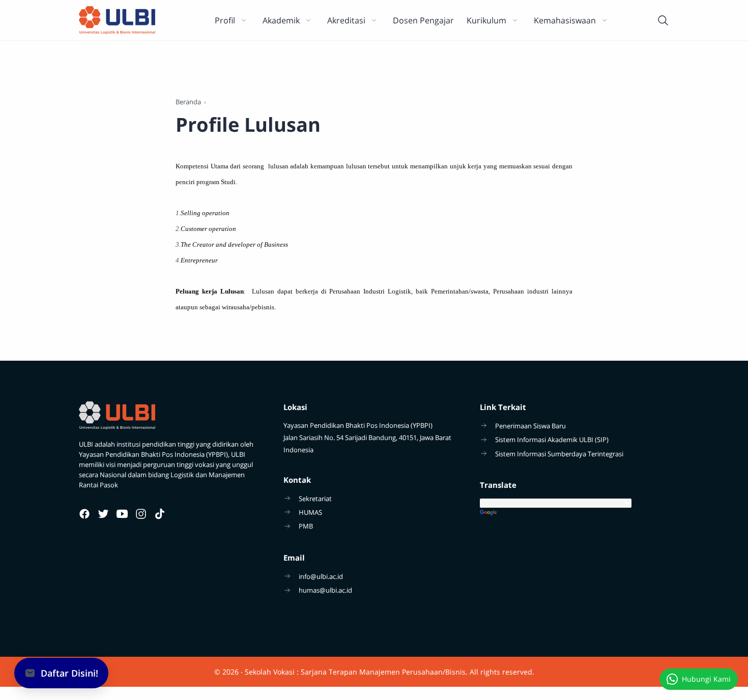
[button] (61, 673)
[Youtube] (122, 513)
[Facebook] (84, 513)
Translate (574, 513)
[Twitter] (103, 513)
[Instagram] (141, 513)
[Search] (663, 20)
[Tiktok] (159, 513)
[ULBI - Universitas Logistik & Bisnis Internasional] (117, 20)
